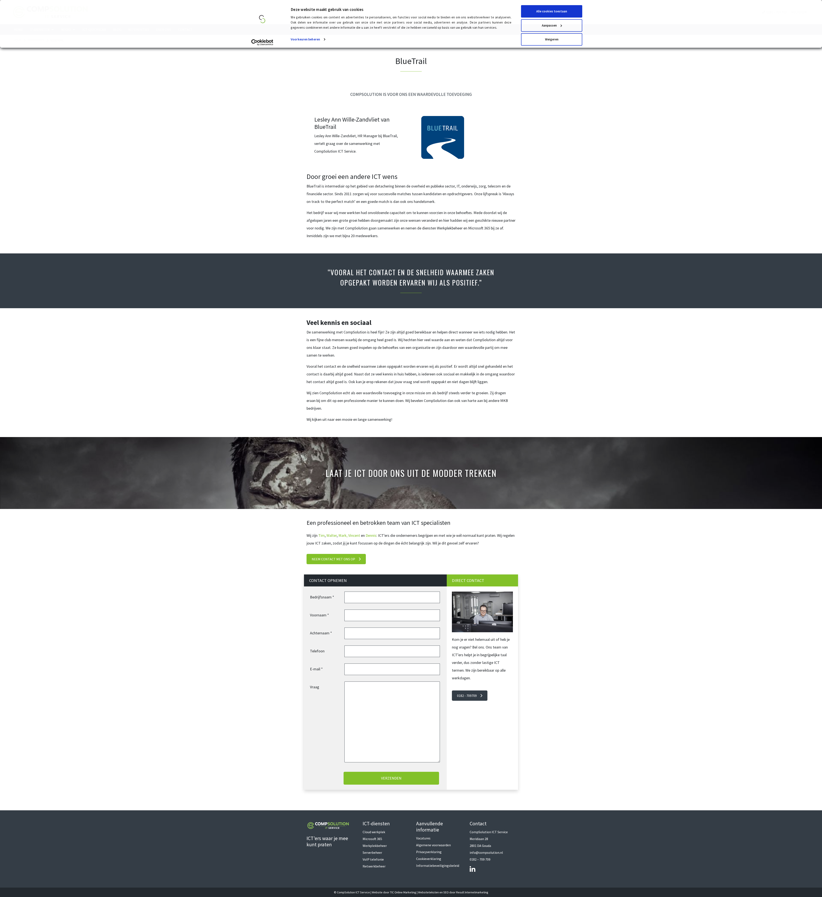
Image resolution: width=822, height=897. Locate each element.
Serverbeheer (372, 852)
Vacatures (423, 838)
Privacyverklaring (429, 852)
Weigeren (551, 39)
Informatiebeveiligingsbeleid (437, 865)
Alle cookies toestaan (551, 11)
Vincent (354, 535)
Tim (321, 535)
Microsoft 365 (372, 839)
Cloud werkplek (374, 832)
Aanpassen (549, 25)
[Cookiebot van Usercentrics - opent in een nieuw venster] (262, 42)
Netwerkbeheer (374, 866)
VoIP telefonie (373, 859)
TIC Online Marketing (403, 892)
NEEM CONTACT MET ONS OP (333, 559)
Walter (331, 535)
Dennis (371, 535)
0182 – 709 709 (480, 859)
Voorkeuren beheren (305, 39)
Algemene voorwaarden (433, 845)
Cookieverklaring (428, 859)
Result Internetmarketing (472, 892)
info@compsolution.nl (486, 852)
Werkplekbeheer (375, 845)
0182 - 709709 (467, 695)
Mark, (342, 535)
